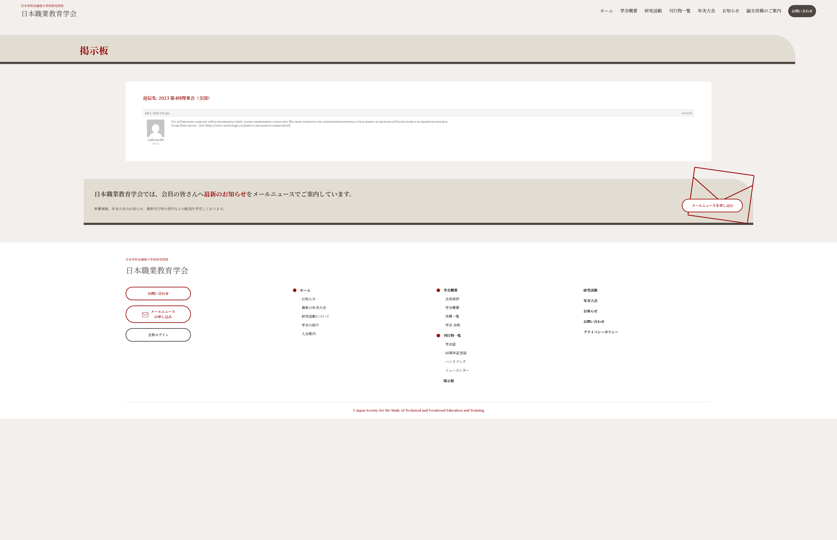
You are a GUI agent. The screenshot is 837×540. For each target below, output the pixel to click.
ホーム (606, 10)
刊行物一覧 (680, 10)
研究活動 (653, 10)
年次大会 (706, 10)
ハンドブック (455, 361)
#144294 (687, 113)
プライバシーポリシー (601, 331)
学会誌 (450, 344)
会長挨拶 (452, 298)
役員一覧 (452, 316)
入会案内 (309, 333)
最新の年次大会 (314, 307)
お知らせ (730, 10)
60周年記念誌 (456, 352)
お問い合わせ (594, 321)
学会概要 (629, 10)
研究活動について (316, 316)
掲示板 (449, 380)
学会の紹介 (310, 324)
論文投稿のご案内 (763, 10)
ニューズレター (457, 370)
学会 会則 (452, 324)
